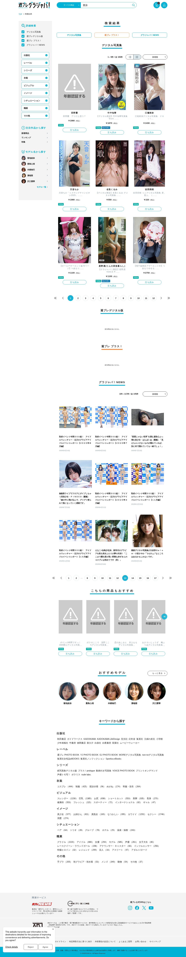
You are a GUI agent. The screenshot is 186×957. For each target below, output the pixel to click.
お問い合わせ (140, 941)
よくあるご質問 (125, 941)
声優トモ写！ (63, 774)
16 (148, 578)
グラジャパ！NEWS (36, 45)
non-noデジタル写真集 (153, 755)
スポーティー (104, 802)
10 (138, 298)
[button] (164, 617)
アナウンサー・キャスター (116, 846)
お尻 (100, 798)
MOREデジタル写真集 (130, 755)
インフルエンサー (147, 846)
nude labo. (86, 774)
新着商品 (25, 133)
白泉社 (98, 743)
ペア (63, 830)
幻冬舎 (132, 739)
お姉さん (81, 814)
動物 (123, 862)
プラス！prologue (86, 770)
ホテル (109, 830)
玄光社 (124, 739)
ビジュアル (29, 85)
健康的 (64, 802)
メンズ (108, 862)
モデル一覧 (41, 187)
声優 (131, 842)
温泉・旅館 (126, 830)
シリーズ (28, 70)
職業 (26, 108)
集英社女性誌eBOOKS (68, 758)
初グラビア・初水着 (86, 862)
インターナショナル (128, 802)
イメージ (28, 93)
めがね (114, 786)
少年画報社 (62, 743)
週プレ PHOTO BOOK (68, 755)
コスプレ (65, 786)
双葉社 (115, 743)
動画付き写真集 (103, 770)
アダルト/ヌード (139, 850)
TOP (20, 14)
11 (146, 298)
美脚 (139, 798)
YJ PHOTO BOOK (89, 755)
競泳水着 (97, 786)
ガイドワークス (74, 739)
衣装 (26, 78)
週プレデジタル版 (35, 36)
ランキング (26, 137)
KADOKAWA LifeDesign (108, 739)
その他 (27, 116)
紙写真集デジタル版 (67, 770)
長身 (153, 798)
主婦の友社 (149, 739)
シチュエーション (32, 100)
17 (155, 578)
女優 (101, 842)
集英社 (139, 739)
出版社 (27, 55)
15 (140, 578)
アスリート (121, 850)
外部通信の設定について (105, 941)
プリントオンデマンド (147, 770)
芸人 (105, 850)
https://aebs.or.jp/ (54, 927)
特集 (23, 142)
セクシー (156, 814)
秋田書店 (61, 739)
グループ (93, 830)
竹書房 (72, 743)
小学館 (159, 739)
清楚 (63, 818)
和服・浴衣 (132, 786)
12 (153, 298)
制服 (82, 786)
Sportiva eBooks (113, 758)
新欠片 (90, 743)
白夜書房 (106, 743)
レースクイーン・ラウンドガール (77, 846)
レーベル (28, 63)
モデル (116, 842)
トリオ (77, 830)
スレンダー (67, 798)
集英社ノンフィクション (92, 758)
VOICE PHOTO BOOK (123, 770)
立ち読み (74, 130)
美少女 (64, 814)
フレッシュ (82, 802)
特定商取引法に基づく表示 (80, 941)
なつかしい (117, 814)
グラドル (66, 842)
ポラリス (75, 774)
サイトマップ (155, 941)
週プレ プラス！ (34, 40)
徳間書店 (81, 743)
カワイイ (137, 814)
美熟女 (98, 814)
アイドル (85, 842)
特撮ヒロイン (67, 850)
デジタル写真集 (34, 32)
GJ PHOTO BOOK (109, 755)
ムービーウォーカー (130, 743)
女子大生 (147, 842)
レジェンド (88, 850)
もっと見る (157, 673)
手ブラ (64, 862)
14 (133, 578)
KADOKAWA (90, 739)
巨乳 (86, 798)
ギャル (150, 802)
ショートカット (120, 798)
